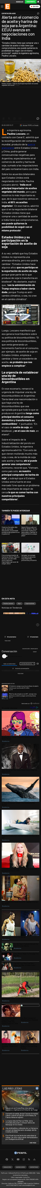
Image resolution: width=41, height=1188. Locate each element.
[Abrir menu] (2, 6)
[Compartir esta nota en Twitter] (9, 118)
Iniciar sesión (26, 648)
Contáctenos (34, 1167)
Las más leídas (12, 1088)
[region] (20, 676)
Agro (19, 603)
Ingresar (19, 2)
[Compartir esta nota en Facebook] (3, 118)
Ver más (33, 1143)
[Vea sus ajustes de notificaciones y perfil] (38, 1)
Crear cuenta (34, 648)
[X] (12, 1159)
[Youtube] (18, 1159)
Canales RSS (7, 1167)
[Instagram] (24, 1159)
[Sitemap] (34, 1159)
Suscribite (31, 2)
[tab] (9, 663)
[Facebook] (7, 1159)
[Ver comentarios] (37, 14)
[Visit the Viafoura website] (34, 703)
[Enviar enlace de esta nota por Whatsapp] (14, 118)
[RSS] (29, 1159)
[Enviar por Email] (20, 118)
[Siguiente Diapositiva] (37, 624)
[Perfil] (20, 1154)
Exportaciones (30, 603)
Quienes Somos (20, 1167)
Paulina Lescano (8, 603)
